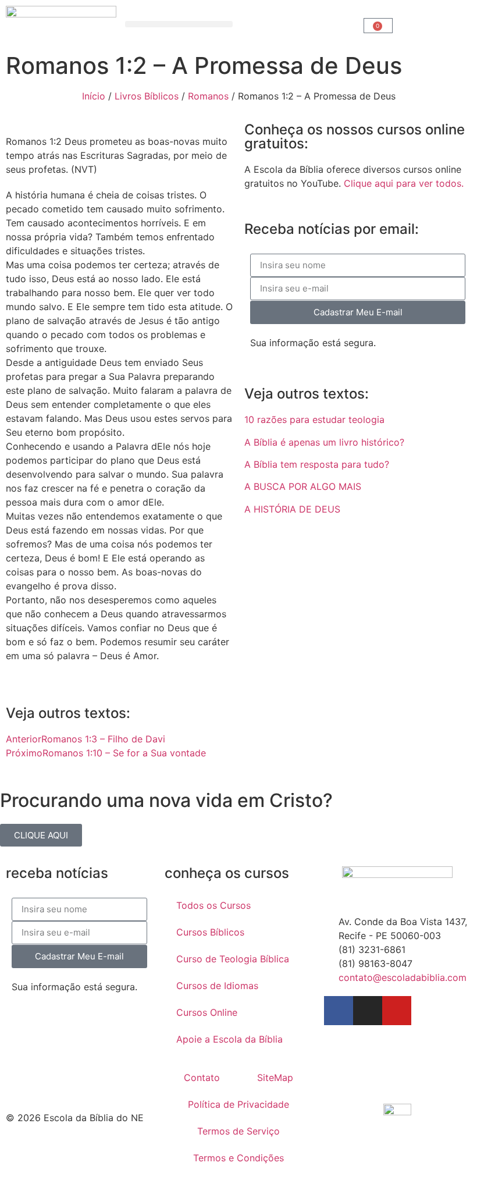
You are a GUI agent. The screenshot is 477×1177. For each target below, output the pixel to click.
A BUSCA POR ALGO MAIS (302, 486)
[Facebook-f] (338, 1010)
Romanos (208, 96)
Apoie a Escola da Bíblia (229, 1039)
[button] (179, 24)
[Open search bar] (298, 24)
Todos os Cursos (213, 905)
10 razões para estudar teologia (314, 419)
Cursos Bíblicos (210, 932)
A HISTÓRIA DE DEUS (292, 509)
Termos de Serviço (238, 1131)
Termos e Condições (238, 1158)
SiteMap (275, 1077)
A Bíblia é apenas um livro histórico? (324, 442)
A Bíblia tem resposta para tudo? (316, 464)
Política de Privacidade (238, 1104)
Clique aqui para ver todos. (404, 183)
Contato (202, 1077)
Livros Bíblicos (147, 96)
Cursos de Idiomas (217, 985)
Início (93, 96)
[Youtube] (396, 1010)
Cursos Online (206, 1012)
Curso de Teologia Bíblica (232, 959)
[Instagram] (367, 1010)
